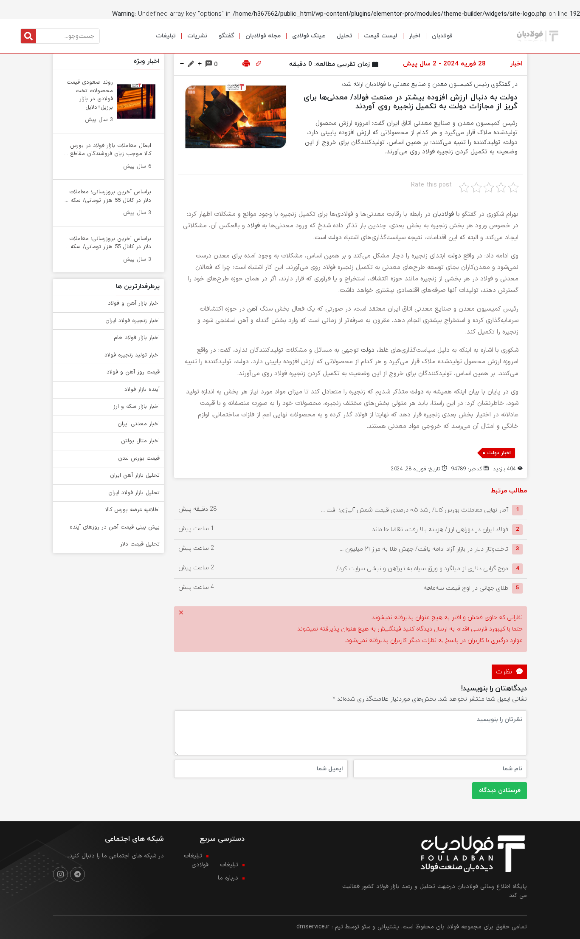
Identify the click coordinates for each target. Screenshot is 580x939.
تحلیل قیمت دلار (140, 544)
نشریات (197, 36)
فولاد (253, 226)
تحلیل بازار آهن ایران (135, 475)
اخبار (414, 36)
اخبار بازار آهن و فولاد (134, 303)
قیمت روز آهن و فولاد (133, 372)
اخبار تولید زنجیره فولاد (132, 355)
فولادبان (442, 36)
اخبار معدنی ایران (139, 424)
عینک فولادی (308, 36)
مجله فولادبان (263, 36)
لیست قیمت (380, 36)
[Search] (28, 36)
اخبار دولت (499, 453)
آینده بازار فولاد (142, 389)
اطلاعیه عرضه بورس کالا (132, 510)
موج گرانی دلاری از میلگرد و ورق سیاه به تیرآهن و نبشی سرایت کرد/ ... (419, 568)
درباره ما (228, 878)
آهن (252, 309)
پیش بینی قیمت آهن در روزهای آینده (115, 527)
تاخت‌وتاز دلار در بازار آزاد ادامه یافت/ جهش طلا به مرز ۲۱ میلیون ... (424, 549)
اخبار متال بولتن (140, 441)
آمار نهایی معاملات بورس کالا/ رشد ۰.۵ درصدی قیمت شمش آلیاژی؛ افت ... (414, 510)
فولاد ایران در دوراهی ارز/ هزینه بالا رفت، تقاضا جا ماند (440, 529)
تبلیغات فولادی (196, 860)
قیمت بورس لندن (139, 458)
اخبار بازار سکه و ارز (136, 406)
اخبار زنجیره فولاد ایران (132, 321)
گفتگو (226, 36)
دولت (335, 238)
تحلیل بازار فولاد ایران (134, 493)
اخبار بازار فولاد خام (137, 338)
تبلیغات (166, 36)
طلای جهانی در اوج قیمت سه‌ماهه (466, 588)
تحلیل (344, 36)
